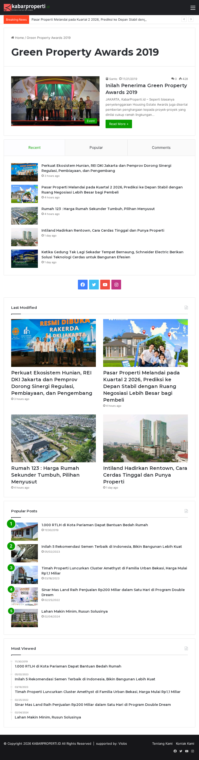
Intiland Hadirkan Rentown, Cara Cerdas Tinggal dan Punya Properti (102, 230)
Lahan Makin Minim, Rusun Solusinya (74, 611)
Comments (161, 147)
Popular (96, 147)
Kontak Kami (185, 743)
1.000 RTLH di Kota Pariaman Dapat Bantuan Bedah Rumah (94, 525)
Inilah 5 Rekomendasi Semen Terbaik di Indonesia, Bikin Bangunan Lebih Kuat (111, 546)
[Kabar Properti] (27, 7)
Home (19, 38)
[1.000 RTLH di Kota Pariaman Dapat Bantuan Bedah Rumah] (24, 532)
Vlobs (122, 743)
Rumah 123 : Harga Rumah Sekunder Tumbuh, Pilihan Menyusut (98, 209)
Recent (34, 147)
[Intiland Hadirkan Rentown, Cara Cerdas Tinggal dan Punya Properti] (24, 237)
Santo (113, 79)
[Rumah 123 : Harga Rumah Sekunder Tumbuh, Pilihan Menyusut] (24, 215)
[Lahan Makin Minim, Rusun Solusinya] (24, 618)
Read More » (118, 124)
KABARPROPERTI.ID (46, 743)
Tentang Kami (162, 743)
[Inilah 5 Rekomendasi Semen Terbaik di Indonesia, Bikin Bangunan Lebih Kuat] (24, 553)
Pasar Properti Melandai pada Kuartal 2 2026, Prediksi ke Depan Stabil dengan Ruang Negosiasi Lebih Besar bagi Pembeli (141, 386)
